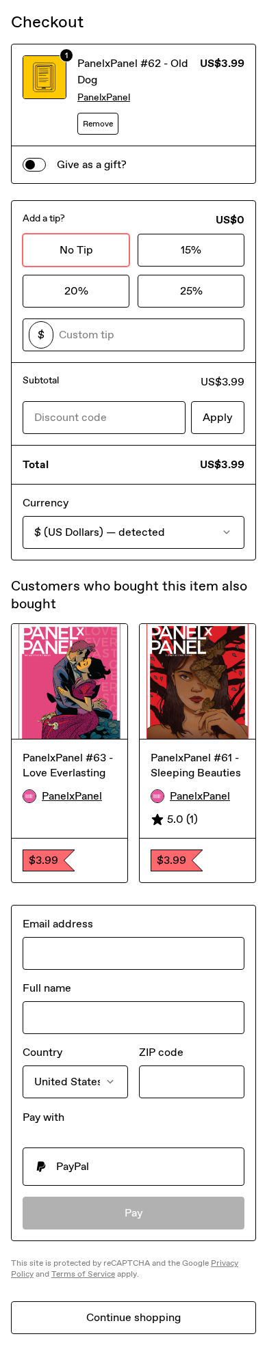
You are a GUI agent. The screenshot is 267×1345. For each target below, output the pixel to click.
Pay (134, 1212)
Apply (218, 417)
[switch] (34, 165)
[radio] (133, 1166)
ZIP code (161, 1052)
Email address (58, 923)
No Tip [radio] (76, 249)
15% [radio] (191, 249)
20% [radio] (76, 290)
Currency (45, 502)
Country (42, 1052)
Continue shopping (133, 1317)
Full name (47, 987)
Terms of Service (83, 1274)
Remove (98, 123)
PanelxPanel (103, 97)
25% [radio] (191, 290)
